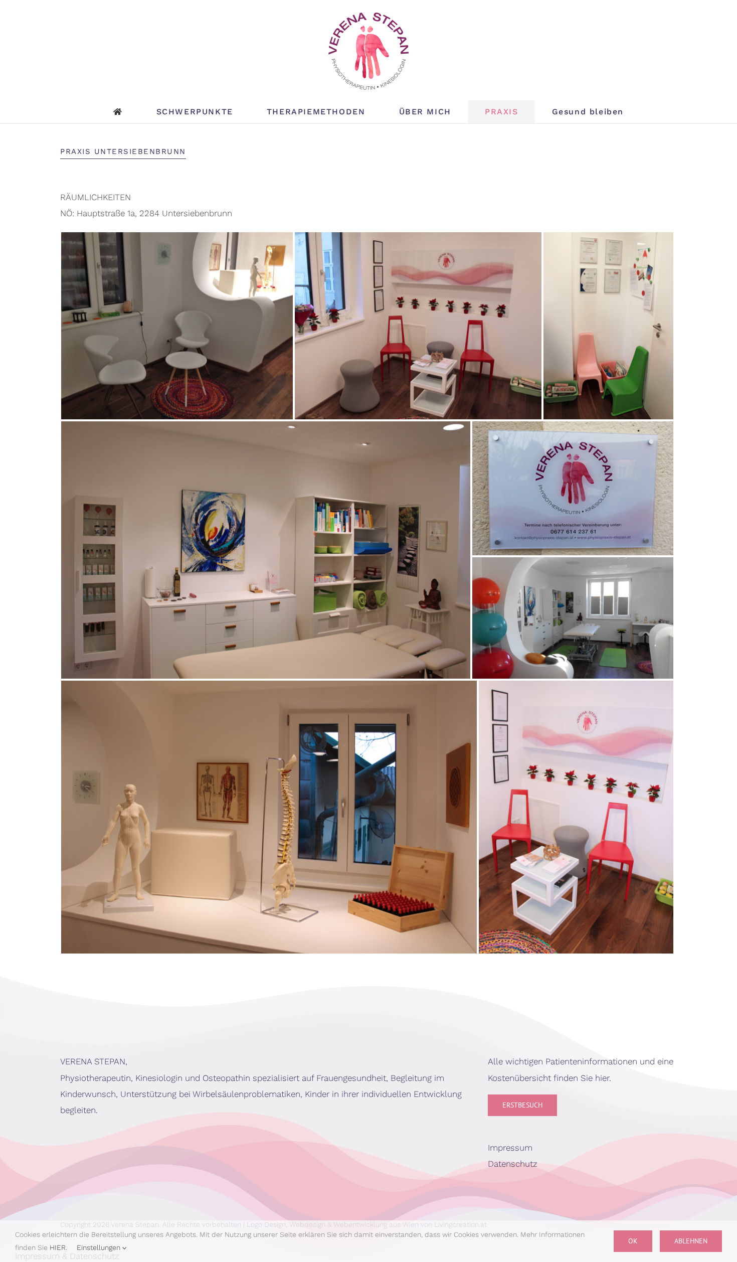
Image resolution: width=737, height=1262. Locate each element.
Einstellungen (99, 1247)
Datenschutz (512, 1164)
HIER (58, 1247)
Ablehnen (690, 1240)
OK (633, 1240)
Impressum (510, 1148)
